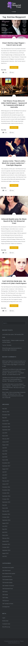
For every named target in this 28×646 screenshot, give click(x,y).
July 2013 (4, 556)
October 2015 (5, 499)
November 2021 (6, 414)
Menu (14, 11)
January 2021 (5, 420)
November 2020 (6, 426)
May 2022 (4, 408)
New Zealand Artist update (8, 573)
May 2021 (4, 417)
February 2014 (5, 538)
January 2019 (5, 441)
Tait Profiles (5, 597)
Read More (14, 67)
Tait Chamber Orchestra (8, 585)
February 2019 (5, 438)
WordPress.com (16, 642)
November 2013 (6, 544)
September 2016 (6, 496)
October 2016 (5, 493)
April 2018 (4, 456)
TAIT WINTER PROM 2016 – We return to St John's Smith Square (14, 387)
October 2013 (5, 547)
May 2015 (4, 505)
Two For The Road (6, 345)
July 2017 (4, 472)
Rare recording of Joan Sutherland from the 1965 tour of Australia (12, 395)
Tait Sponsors (5, 600)
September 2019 (6, 429)
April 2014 (4, 532)
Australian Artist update (8, 567)
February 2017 (5, 481)
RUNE (3, 337)
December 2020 (6, 423)
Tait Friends (5, 594)
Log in (3, 617)
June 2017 (4, 475)
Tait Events (5, 591)
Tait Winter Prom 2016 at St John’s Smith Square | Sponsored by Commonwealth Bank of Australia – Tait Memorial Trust (13, 371)
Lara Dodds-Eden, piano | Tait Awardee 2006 (12, 334)
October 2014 (5, 517)
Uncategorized (5, 606)
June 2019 (4, 432)
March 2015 (5, 508)
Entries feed (5, 620)
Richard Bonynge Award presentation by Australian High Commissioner (12, 349)
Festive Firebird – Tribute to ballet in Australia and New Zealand (13, 341)
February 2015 (5, 511)
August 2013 (5, 553)
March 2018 (5, 460)
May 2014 (4, 529)
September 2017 (6, 466)
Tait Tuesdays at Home (7, 603)
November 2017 (6, 463)
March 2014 (5, 535)
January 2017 (5, 484)
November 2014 (6, 514)
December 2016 (6, 487)
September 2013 (6, 550)
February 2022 (5, 411)
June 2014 (4, 526)
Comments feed (6, 623)
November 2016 (6, 490)
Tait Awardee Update (7, 582)
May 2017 (4, 478)
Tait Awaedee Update (7, 579)
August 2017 (5, 469)
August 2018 (5, 444)
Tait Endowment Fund (7, 588)
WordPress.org (6, 626)
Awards (20, 381)
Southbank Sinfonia (7, 576)
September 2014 (6, 520)
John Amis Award (6, 570)
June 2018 (4, 451)
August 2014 (5, 523)
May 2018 (4, 454)
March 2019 (5, 435)
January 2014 (5, 541)
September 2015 (6, 502)
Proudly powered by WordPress (11, 641)
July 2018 (4, 447)
